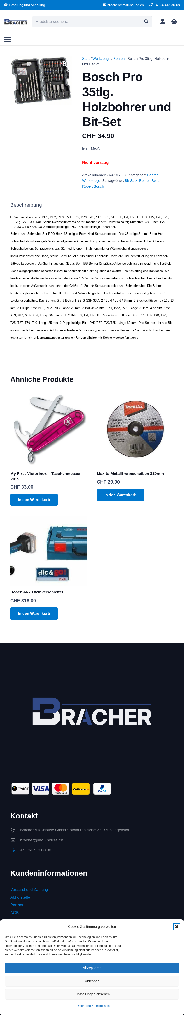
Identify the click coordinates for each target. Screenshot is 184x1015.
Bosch (156, 181)
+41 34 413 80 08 (35, 850)
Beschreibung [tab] (26, 205)
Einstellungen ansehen (92, 994)
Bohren (119, 58)
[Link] (162, 21)
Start (86, 58)
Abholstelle (20, 897)
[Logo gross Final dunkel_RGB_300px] (16, 22)
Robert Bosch (93, 186)
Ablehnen (92, 981)
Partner (16, 905)
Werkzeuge (101, 58)
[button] (176, 926)
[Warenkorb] (174, 22)
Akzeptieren (92, 968)
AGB (14, 912)
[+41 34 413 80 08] (15, 850)
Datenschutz (85, 1006)
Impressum (102, 1006)
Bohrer (144, 181)
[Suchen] (146, 21)
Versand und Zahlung (29, 889)
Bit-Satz (131, 181)
